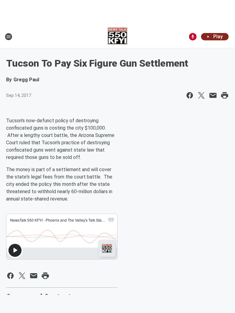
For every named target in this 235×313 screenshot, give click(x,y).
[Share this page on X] (201, 95)
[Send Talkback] (192, 36)
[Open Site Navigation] (8, 36)
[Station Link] (117, 36)
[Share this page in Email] (213, 95)
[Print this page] (224, 95)
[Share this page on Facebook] (189, 95)
